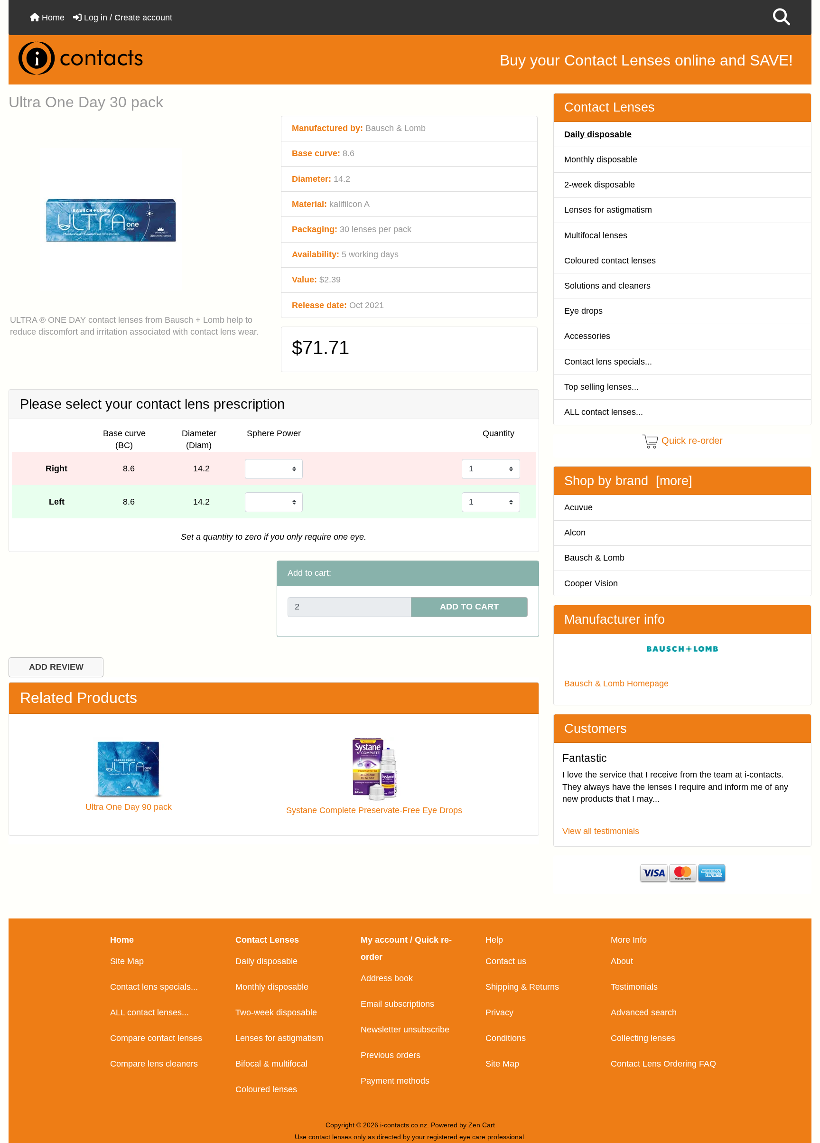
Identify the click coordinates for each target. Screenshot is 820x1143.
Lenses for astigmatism (608, 210)
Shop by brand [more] (628, 481)
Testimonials (634, 987)
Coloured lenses (266, 1089)
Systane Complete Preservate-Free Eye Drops (374, 810)
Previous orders (390, 1055)
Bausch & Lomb (594, 557)
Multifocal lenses (595, 235)
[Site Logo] (144, 58)
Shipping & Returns (522, 987)
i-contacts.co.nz (403, 1125)
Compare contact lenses (156, 1038)
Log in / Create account (127, 17)
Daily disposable (266, 961)
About (622, 961)
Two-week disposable (276, 1012)
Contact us (505, 961)
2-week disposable (599, 184)
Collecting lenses (643, 1038)
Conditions (505, 1038)
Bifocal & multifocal (271, 1063)
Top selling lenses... (601, 387)
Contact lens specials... (608, 361)
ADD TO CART (469, 606)
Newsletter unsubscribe (405, 1029)
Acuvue (578, 507)
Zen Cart (481, 1125)
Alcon (575, 532)
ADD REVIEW (56, 667)
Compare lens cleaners (154, 1063)
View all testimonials (600, 831)
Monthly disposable (600, 159)
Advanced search (644, 1012)
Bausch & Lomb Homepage (616, 683)
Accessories (587, 336)
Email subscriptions (397, 1004)
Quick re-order (692, 440)
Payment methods (395, 1081)
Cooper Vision (591, 583)
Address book (387, 978)
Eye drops (583, 311)
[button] (781, 17)
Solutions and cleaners (607, 285)
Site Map (127, 961)
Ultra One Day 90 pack (128, 807)
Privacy (499, 1012)
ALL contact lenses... (603, 412)
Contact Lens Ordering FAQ (663, 1063)
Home (52, 17)
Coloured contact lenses (610, 260)
